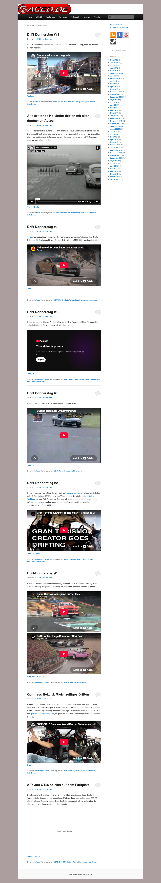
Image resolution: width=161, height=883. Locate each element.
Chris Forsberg (69, 379)
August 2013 (115, 129)
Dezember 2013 (116, 118)
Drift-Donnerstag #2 (42, 482)
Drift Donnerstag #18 (43, 34)
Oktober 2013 (115, 123)
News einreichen (116, 25)
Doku (57, 212)
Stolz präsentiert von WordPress (80, 874)
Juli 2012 (113, 163)
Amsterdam (59, 102)
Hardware (86, 17)
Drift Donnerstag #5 (42, 311)
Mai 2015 (113, 83)
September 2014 (116, 97)
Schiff (83, 102)
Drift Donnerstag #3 (42, 393)
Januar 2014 (114, 115)
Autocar (30, 236)
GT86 (65, 862)
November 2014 (116, 92)
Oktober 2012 (115, 155)
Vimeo (29, 207)
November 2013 (116, 121)
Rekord (77, 770)
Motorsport (75, 17)
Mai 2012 (113, 168)
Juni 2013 (114, 134)
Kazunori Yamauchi (74, 492)
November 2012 (116, 153)
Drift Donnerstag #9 (42, 226)
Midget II (39, 17)
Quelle (36, 207)
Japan (61, 471)
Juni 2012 (114, 166)
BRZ (56, 862)
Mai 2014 (113, 107)
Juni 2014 (114, 105)
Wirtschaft (97, 17)
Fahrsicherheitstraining (71, 212)
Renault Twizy (74, 300)
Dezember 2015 (116, 78)
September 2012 (116, 158)
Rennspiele (63, 17)
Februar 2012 (115, 176)
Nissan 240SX (84, 379)
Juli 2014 (113, 102)
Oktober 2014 (115, 94)
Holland (83, 212)
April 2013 (114, 139)
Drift (65, 102)
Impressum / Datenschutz (119, 27)
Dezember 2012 (116, 150)
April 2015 (114, 86)
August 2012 (115, 160)
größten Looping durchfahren (42, 713)
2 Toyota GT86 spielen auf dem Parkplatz (58, 784)
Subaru (69, 862)
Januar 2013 (114, 147)
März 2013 (114, 142)
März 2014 (114, 113)
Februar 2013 (115, 145)
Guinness (71, 770)
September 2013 (116, 126)
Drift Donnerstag (74, 102)
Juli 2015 (113, 81)
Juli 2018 (113, 65)
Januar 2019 (114, 62)
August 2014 (115, 99)
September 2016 (116, 73)
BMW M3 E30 (59, 300)
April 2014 (114, 110)
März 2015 (114, 89)
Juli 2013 (113, 131)
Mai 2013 (113, 137)
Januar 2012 (114, 179)
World (83, 770)
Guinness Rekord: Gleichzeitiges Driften (58, 694)
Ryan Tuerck (94, 379)
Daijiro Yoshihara (70, 559)
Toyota (75, 862)
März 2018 (114, 70)
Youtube (30, 96)
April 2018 (114, 68)
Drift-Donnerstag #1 (42, 573)
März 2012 (114, 174)
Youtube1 (31, 676)
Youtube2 (40, 676)
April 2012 (114, 171)
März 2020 (114, 60)
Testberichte (50, 17)
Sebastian (48, 39)
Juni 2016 (114, 76)
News (30, 17)
